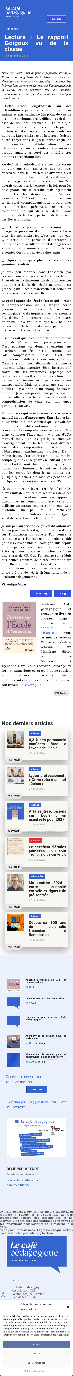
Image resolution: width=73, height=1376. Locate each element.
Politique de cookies (34, 1371)
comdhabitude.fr (18, 1184)
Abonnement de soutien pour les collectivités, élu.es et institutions (45, 1055)
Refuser (36, 1354)
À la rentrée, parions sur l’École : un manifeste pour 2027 (47, 815)
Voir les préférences (36, 1363)
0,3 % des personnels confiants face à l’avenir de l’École (47, 744)
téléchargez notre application (32, 1233)
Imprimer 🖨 (41, 594)
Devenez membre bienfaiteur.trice (44, 998)
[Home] (19, 23)
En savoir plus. (30, 685)
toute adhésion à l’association (56, 628)
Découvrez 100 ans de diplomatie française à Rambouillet (47, 928)
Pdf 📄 (62, 594)
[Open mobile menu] (50, 7)
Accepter (36, 1344)
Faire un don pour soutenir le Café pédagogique (45, 1018)
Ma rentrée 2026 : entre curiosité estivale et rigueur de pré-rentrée (47, 889)
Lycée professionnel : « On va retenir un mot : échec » (47, 779)
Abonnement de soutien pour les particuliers (45, 1037)
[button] (68, 1307)
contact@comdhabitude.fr (24, 1180)
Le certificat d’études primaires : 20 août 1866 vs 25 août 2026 (47, 851)
